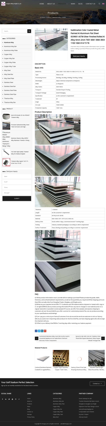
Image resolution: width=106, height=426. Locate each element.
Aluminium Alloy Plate (11, 50)
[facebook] (2, 399)
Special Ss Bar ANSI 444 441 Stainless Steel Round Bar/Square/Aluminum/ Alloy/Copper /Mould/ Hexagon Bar (88, 338)
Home (42, 4)
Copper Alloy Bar (9, 58)
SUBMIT (16, 198)
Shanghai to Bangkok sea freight (87, 404)
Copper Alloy (8, 54)
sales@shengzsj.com (66, 424)
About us (51, 4)
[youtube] (12, 399)
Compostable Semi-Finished (86, 411)
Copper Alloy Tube (10, 66)
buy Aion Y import (83, 414)
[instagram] (15, 399)
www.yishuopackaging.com (86, 409)
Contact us (90, 4)
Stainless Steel (8, 82)
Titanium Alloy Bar (10, 102)
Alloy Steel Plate (9, 78)
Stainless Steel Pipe (10, 94)
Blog (80, 4)
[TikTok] (19, 399)
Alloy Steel (7, 70)
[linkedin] (6, 399)
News (73, 4)
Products (62, 4)
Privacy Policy (30, 417)
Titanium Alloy (8, 98)
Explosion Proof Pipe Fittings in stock (89, 406)
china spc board (83, 417)
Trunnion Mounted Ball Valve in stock (89, 401)
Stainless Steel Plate (10, 90)
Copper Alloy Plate (10, 62)
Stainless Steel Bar (10, 86)
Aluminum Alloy (57, 17)
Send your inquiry (79, 56)
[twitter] (9, 399)
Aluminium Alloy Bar (10, 46)
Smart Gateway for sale (85, 398)
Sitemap (29, 414)
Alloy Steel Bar (8, 74)
